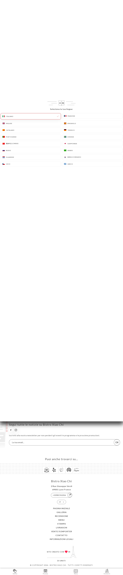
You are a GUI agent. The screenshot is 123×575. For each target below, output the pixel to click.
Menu (61, 520)
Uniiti (63, 561)
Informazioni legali (61, 539)
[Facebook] (11, 430)
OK (117, 442)
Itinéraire (107, 573)
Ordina (15, 573)
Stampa (61, 524)
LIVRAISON (61, 527)
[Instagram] (16, 430)
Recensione (61, 516)
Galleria (62, 512)
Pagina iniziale (61, 508)
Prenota (45, 573)
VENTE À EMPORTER (61, 531)
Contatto (61, 535)
